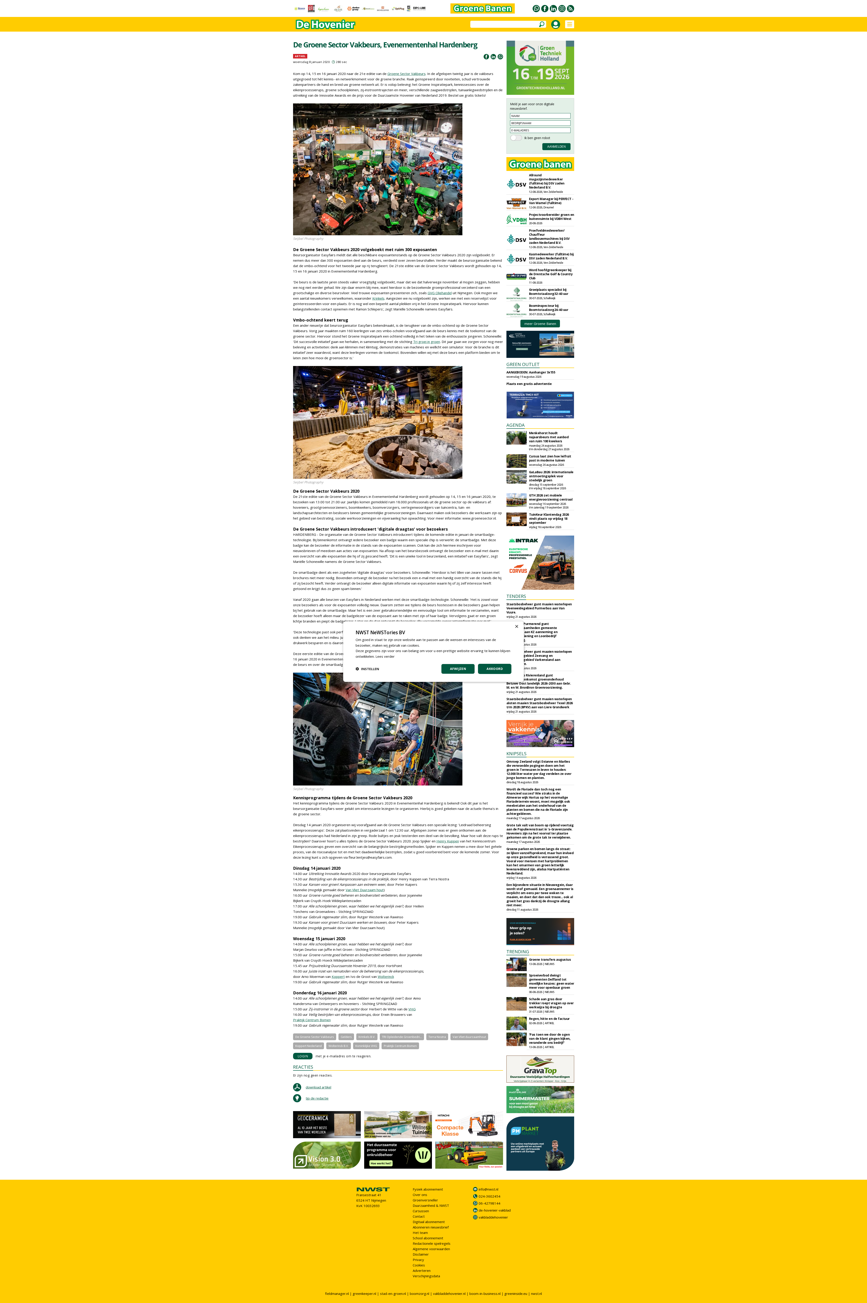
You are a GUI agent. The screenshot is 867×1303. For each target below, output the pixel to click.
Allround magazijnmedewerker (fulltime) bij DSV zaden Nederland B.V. (546, 181)
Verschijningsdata (426, 1276)
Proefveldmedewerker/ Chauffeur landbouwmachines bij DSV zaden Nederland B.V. (549, 236)
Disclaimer (421, 1254)
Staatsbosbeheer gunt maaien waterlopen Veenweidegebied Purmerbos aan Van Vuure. (539, 608)
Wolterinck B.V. (339, 1046)
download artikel (318, 1087)
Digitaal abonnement (429, 1221)
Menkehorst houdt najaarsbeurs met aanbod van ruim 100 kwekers (549, 437)
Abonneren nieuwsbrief (431, 1227)
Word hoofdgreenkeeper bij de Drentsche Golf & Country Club (551, 274)
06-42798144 (489, 1203)
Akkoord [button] (495, 669)
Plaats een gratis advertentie (529, 384)
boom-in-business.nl (485, 1293)
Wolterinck (386, 976)
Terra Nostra (437, 1037)
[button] (367, 668)
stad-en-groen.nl (393, 1293)
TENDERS (516, 596)
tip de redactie (317, 1098)
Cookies (419, 1265)
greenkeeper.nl (364, 1293)
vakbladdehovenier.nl (449, 1293)
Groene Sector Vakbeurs (406, 73)
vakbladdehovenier (493, 1217)
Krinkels (378, 298)
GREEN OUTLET (523, 364)
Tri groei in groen (426, 341)
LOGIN (303, 1056)
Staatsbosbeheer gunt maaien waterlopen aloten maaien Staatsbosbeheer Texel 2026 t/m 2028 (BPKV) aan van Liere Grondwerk (539, 703)
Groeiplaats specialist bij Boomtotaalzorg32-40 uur (548, 291)
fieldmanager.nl (337, 1293)
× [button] (516, 626)
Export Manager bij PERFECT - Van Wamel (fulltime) (551, 201)
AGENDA (515, 425)
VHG (412, 1009)
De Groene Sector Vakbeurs (314, 1037)
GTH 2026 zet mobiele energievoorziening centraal (551, 497)
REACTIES (303, 1067)
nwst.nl (536, 1293)
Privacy (418, 1259)
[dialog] (433, 651)
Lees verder (385, 656)
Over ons (420, 1194)
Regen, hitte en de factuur (549, 1018)
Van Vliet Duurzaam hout (365, 890)
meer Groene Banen (540, 323)
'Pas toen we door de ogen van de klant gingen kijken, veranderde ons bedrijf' (550, 1038)
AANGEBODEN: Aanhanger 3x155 (530, 372)
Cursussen (421, 1211)
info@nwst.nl (488, 1189)
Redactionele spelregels (431, 1243)
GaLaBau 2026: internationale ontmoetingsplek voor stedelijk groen (551, 476)
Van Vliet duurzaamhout (469, 1037)
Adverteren (422, 1270)
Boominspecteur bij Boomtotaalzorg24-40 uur (548, 307)
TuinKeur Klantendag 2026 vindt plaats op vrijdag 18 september (549, 518)
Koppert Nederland (308, 1046)
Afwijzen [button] (458, 669)
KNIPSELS (516, 754)
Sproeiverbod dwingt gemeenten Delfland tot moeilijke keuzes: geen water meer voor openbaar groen (551, 981)
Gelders (346, 1037)
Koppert (338, 976)
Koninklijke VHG (366, 1046)
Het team (420, 1232)
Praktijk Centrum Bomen (312, 1020)
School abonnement (428, 1238)
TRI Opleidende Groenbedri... (402, 1037)
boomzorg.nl (419, 1293)
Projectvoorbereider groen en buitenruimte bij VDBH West (551, 216)
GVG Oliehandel (440, 293)
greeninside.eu (515, 1293)
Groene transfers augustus (550, 959)
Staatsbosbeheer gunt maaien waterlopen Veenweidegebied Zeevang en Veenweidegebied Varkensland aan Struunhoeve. (539, 657)
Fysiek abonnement (428, 1189)
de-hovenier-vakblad (495, 1210)
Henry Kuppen (447, 841)
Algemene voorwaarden (431, 1249)
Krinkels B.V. (367, 1037)
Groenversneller (425, 1200)
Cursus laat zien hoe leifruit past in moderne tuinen (550, 458)
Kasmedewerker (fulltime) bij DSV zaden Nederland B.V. (551, 256)
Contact (419, 1216)
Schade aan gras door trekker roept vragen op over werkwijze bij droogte (551, 1003)
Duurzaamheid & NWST (431, 1205)
